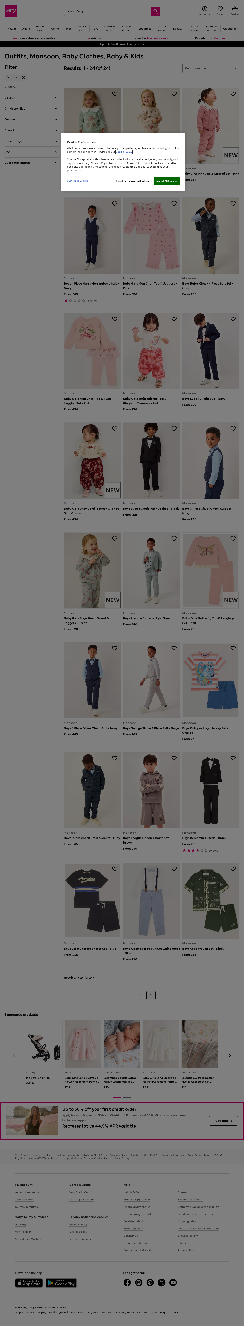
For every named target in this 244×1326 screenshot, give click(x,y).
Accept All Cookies (166, 180)
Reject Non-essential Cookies (132, 180)
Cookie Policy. (124, 152)
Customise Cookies (78, 180)
